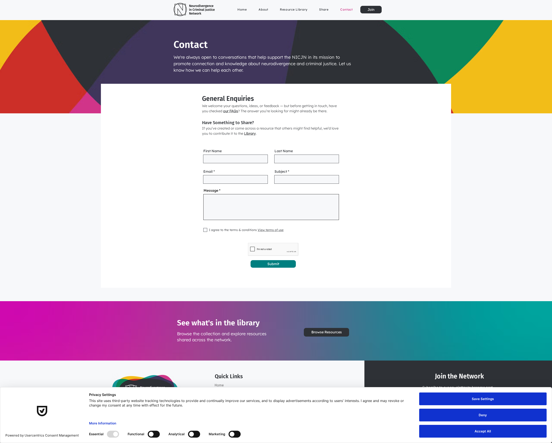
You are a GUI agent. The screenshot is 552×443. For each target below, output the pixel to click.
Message (211, 190)
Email (208, 171)
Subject (280, 171)
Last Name (283, 151)
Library (250, 133)
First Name (212, 151)
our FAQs (230, 111)
